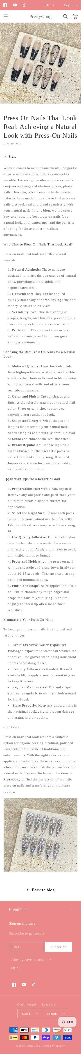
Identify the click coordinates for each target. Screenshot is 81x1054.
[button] (6, 16)
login (14, 968)
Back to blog (43, 890)
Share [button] (12, 156)
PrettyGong (12, 779)
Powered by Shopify (53, 1045)
